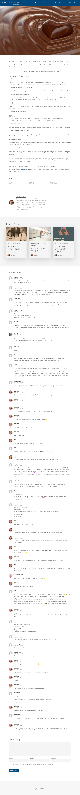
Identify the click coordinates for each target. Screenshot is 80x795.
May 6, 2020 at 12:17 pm (18, 707)
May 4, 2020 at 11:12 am (18, 392)
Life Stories (17, 243)
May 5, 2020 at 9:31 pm (18, 693)
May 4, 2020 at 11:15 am (18, 432)
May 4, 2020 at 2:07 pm (18, 482)
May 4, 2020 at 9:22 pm (18, 610)
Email (32, 758)
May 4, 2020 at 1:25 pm (18, 465)
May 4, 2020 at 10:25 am (18, 355)
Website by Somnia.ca (40, 790)
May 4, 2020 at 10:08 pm (18, 645)
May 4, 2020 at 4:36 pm (18, 530)
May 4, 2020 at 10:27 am (18, 365)
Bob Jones (9, 52)
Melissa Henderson (18, 574)
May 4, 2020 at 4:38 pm (18, 548)
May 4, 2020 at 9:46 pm (18, 637)
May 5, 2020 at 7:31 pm (18, 677)
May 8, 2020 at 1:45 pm (18, 725)
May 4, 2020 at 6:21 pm (18, 592)
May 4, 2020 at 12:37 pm (18, 457)
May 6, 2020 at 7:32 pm (18, 715)
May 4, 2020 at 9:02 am (18, 322)
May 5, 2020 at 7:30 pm (18, 661)
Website (53, 758)
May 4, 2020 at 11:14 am (18, 416)
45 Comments (55, 44)
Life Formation (41, 243)
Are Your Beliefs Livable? (34, 181)
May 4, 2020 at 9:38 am (18, 334)
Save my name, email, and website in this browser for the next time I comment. (31, 764)
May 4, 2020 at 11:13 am (18, 400)
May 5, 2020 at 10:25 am (18, 653)
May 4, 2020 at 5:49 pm (18, 575)
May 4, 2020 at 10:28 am (18, 382)
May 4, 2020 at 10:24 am (18, 347)
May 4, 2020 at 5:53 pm (18, 583)
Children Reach (12, 181)
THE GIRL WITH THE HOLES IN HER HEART (59, 181)
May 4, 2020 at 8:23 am (18, 311)
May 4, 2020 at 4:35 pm (18, 522)
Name (11, 758)
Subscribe (23, 169)
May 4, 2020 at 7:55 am (18, 299)
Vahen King (17, 333)
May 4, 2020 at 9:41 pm (18, 622)
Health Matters (18, 52)
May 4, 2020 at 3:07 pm (18, 491)
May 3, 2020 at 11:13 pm (18, 278)
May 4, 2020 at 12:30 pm (18, 449)
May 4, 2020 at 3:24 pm (18, 505)
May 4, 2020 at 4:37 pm (18, 538)
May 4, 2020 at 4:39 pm (18, 557)
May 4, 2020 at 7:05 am (18, 288)
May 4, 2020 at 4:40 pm (18, 566)
